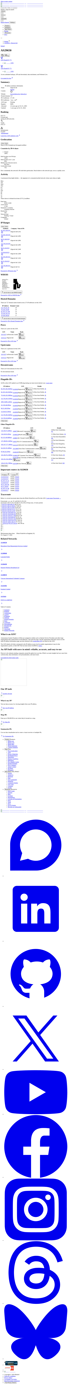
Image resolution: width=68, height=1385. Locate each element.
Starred (7, 22)
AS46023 (15, 455)
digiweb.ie (24, 94)
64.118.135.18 (5, 448)
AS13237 (3, 334)
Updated (3, 108)
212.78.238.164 (5, 415)
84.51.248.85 (4, 486)
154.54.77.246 (12, 515)
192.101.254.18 (5, 459)
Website (3, 94)
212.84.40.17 (4, 490)
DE (52, 438)
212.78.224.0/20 (5, 243)
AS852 (15, 441)
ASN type (4, 102)
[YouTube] (35, 1092)
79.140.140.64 (5, 315)
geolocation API (37, 641)
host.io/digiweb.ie (15, 94)
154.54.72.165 (11, 510)
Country (3, 91)
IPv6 (6, 143)
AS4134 (15, 445)
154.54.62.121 (12, 512)
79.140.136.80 (5, 309)
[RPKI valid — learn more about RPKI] (2, 233)
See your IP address (8, 708)
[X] (35, 1038)
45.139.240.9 (4, 405)
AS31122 (3, 338)
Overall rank (4, 117)
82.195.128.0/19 (5, 230)
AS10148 (15, 457)
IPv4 (2, 143)
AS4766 (15, 463)
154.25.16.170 (12, 520)
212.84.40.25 (4, 479)
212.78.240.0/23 (5, 265)
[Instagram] (35, 1209)
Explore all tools (7, 693)
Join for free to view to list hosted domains (14, 318)
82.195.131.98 (5, 488)
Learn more (49, 383)
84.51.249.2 (4, 408)
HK (52, 449)
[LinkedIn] (35, 909)
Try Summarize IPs (8, 736)
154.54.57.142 (12, 518)
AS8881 (15, 438)
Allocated (3, 106)
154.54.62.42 (11, 517)
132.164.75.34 (5, 430)
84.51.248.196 (5, 484)
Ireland (12, 89)
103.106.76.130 (5, 455)
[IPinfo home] (22, 4)
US (65, 434)
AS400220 (16, 434)
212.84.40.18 (4, 482)
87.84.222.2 (4, 451)
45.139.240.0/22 (5, 257)
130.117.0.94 (10, 507)
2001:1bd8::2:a (5, 402)
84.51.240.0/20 (5, 239)
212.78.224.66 (5, 418)
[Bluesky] (35, 1332)
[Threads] (35, 1272)
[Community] (35, 845)
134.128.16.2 (4, 434)
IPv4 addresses (5, 98)
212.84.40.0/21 (5, 252)
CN (52, 445)
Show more (4, 421)
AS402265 (16, 452)
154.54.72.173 (11, 509)
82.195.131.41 (5, 481)
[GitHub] (35, 974)
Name (2, 87)
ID (64, 455)
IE (45, 389)
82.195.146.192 (5, 389)
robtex (40, 645)
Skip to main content (6, 1)
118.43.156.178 (5, 463)
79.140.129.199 (5, 395)
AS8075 (15, 431)
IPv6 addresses (5, 100)
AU (52, 460)
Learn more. (49, 498)
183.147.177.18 (5, 444)
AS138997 (16, 448)
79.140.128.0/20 (5, 235)
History (3, 22)
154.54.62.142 (12, 514)
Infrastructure (4, 130)
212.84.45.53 (4, 411)
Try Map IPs (6, 722)
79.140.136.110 (5, 313)
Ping (11, 389)
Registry (3, 104)
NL (52, 431)
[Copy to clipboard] (2, 55)
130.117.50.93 (11, 506)
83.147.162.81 (13, 523)
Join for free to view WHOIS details (13, 292)
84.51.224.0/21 (5, 248)
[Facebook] (35, 1146)
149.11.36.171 (12, 522)
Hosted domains (5, 96)
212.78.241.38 (5, 308)
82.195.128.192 (5, 392)
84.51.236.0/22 (5, 261)
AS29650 (15, 389)
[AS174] (4, 504)
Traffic (2, 123)
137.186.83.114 (5, 441)
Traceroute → (57, 498)
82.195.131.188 (5, 311)
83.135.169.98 (5, 437)
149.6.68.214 (10, 504)
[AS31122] (5, 523)
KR (64, 463)
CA (52, 442)
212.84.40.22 (4, 477)
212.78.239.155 (5, 398)
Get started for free (6, 78)
